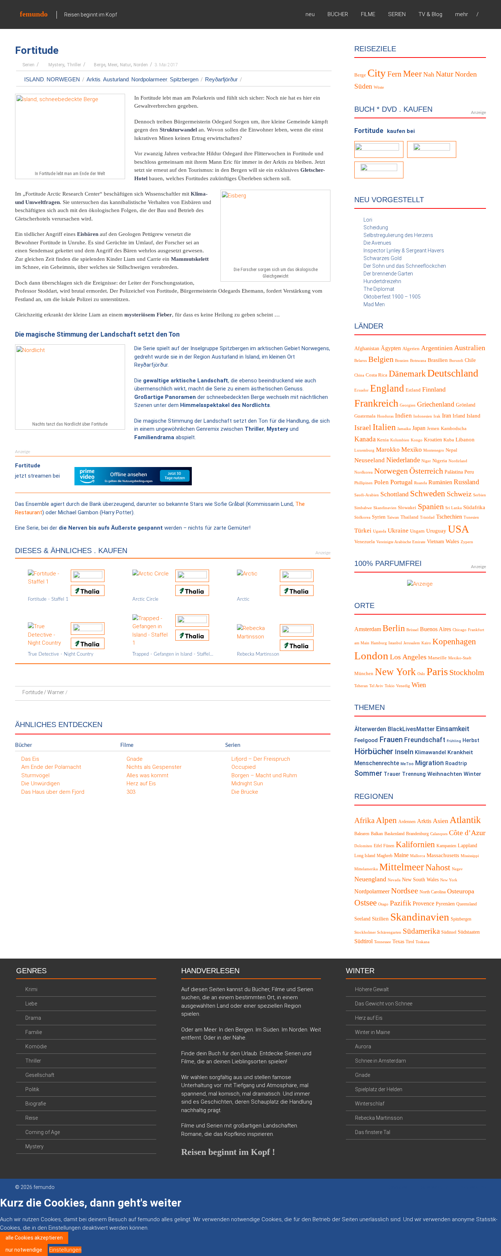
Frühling (454, 741)
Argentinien (437, 348)
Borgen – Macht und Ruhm (264, 775)
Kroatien (433, 439)
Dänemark (407, 373)
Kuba (448, 439)
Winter (472, 774)
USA (458, 529)
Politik (32, 1089)
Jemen (433, 428)
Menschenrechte (376, 763)
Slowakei (407, 507)
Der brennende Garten (388, 274)
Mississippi (470, 856)
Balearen (361, 833)
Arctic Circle (145, 599)
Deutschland (452, 373)
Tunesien (471, 517)
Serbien (479, 495)
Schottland (394, 494)
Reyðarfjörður (221, 79)
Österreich (426, 471)
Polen (381, 482)
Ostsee (365, 902)
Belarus (360, 361)
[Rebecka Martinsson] (255, 632)
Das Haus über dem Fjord (52, 792)
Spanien (431, 506)
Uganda (379, 531)
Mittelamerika (366, 869)
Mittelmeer (401, 867)
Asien (440, 821)
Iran (446, 415)
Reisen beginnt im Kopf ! (228, 1152)
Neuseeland (369, 460)
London (371, 656)
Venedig (403, 686)
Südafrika (474, 507)
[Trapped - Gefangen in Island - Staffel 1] (151, 630)
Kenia (383, 439)
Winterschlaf (369, 1104)
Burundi (456, 361)
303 (131, 792)
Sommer (368, 773)
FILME (368, 14)
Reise (31, 1118)
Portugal (401, 482)
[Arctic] (247, 573)
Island (34, 79)
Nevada (394, 880)
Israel (362, 427)
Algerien (411, 348)
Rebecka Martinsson (258, 654)
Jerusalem (411, 643)
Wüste (379, 87)
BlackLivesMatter (411, 729)
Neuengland (370, 879)
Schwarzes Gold (382, 258)
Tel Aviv (376, 686)
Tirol (410, 941)
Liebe (31, 1004)
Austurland (116, 79)
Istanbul (395, 643)
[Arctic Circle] (150, 573)
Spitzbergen (184, 79)
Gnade (135, 759)
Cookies (397, 1187)
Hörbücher (373, 751)
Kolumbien (399, 440)
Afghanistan (366, 348)
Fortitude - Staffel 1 (48, 599)
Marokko (388, 449)
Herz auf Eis (141, 783)
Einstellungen (65, 1249)
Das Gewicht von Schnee (383, 1004)
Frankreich (376, 403)
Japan (418, 428)
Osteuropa (460, 891)
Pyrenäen (445, 904)
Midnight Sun (247, 783)
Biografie (35, 1104)
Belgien (381, 359)
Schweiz (459, 494)
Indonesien (422, 416)
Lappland (467, 845)
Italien (384, 427)
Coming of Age (42, 1132)
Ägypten (391, 348)
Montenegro (433, 450)
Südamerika (421, 931)
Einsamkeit (452, 729)
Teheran (361, 686)
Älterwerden (370, 729)
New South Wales (420, 879)
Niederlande (403, 460)
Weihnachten (444, 774)
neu (310, 14)
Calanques (438, 834)
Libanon (465, 439)
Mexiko (411, 449)
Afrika (364, 820)
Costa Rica (376, 375)
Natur (125, 64)
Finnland (434, 389)
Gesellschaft (39, 1075)
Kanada (365, 439)
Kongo (417, 440)
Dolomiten (363, 846)
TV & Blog (430, 14)
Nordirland (458, 461)
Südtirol (363, 941)
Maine (401, 855)
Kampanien (446, 845)
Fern (394, 74)
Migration (429, 763)
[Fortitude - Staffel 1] (46, 577)
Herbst (470, 740)
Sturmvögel (35, 775)
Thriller (74, 64)
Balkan (377, 833)
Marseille (437, 657)
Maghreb (384, 855)
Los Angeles (408, 657)
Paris (437, 671)
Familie (33, 1032)
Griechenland (435, 404)
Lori (367, 220)
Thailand (409, 517)
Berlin (394, 628)
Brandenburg (417, 833)
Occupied (243, 767)
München (363, 673)
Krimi (31, 989)
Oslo (421, 674)
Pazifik (400, 903)
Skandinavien (384, 508)
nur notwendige (24, 1250)
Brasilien (438, 360)
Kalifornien (415, 844)
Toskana (422, 942)
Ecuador (361, 390)
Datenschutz (433, 1187)
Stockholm (466, 672)
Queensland (466, 904)
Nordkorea (363, 472)
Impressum (472, 1187)
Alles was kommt (147, 775)
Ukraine (398, 530)
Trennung (414, 774)
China (359, 375)
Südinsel (448, 932)
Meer (112, 64)
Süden (363, 86)
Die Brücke (244, 792)
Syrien (378, 517)
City (376, 73)
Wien (419, 685)
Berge (99, 64)
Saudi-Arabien (366, 495)
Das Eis (30, 759)
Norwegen (63, 79)
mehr (461, 14)
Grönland (465, 405)
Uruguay (436, 531)
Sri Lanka (453, 508)
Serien (28, 64)
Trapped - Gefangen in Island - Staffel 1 (172, 654)
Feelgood (366, 740)
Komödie (36, 1046)
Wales (452, 541)
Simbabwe (363, 508)
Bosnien (402, 361)
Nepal (451, 450)
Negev (457, 869)
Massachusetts (443, 855)
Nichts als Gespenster (154, 767)
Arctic (243, 599)
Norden (141, 64)
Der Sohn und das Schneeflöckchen (404, 266)
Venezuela (364, 541)
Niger (426, 461)
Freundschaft (424, 740)
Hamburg (379, 643)
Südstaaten (469, 932)
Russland (466, 482)
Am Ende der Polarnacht (51, 767)
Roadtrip (456, 763)
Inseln (404, 752)
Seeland (362, 919)
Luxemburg (364, 450)
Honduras (385, 416)
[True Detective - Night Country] (46, 634)
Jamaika (404, 429)
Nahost (437, 867)
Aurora (363, 1046)
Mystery (56, 64)
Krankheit (460, 752)
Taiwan (393, 517)
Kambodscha (454, 428)
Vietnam (435, 541)
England (387, 388)
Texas (398, 941)
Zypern (467, 542)
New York (395, 671)
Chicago (460, 630)
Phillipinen (363, 483)
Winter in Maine (372, 1032)
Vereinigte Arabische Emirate (400, 542)
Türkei (363, 530)
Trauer (392, 774)
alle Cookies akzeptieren (34, 1238)
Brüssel (412, 630)
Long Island (364, 855)
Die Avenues (377, 243)
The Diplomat (378, 289)
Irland (459, 416)
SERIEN (397, 14)
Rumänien (440, 482)
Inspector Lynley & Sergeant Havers (403, 250)
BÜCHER (338, 14)
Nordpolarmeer (149, 79)
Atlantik (465, 820)
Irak (437, 416)
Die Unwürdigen (40, 783)
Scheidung (375, 227)
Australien (469, 348)
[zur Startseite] (483, 14)
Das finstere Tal (372, 1132)
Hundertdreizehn (382, 281)
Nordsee (404, 890)
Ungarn (417, 531)
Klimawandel (430, 752)
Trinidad (427, 517)
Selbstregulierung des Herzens (398, 235)
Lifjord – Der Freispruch (260, 759)
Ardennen (407, 821)
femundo (34, 14)
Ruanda (420, 483)
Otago (383, 904)
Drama (33, 1018)
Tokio (390, 686)
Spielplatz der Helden (378, 1089)
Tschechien (449, 517)
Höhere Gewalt (372, 989)
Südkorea (362, 517)
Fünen (388, 845)
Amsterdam (367, 629)
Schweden (427, 493)
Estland (413, 390)
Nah (428, 74)
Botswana (418, 361)
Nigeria (439, 460)
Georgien (408, 405)
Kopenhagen (454, 641)
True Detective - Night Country (61, 654)
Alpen (386, 820)
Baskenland (394, 833)
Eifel (378, 845)
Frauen (391, 739)
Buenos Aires (435, 629)
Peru (469, 472)
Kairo (426, 643)
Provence (423, 903)
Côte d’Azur (467, 833)
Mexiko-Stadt (459, 658)
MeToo (407, 764)
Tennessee (382, 942)
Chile (470, 360)
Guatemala (365, 416)
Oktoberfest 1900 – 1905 (392, 297)
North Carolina (433, 891)
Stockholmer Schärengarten (377, 932)
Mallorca (417, 856)
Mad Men (374, 304)
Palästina (454, 472)
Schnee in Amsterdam (380, 1061)
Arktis (93, 79)
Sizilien (380, 919)
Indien (403, 415)
